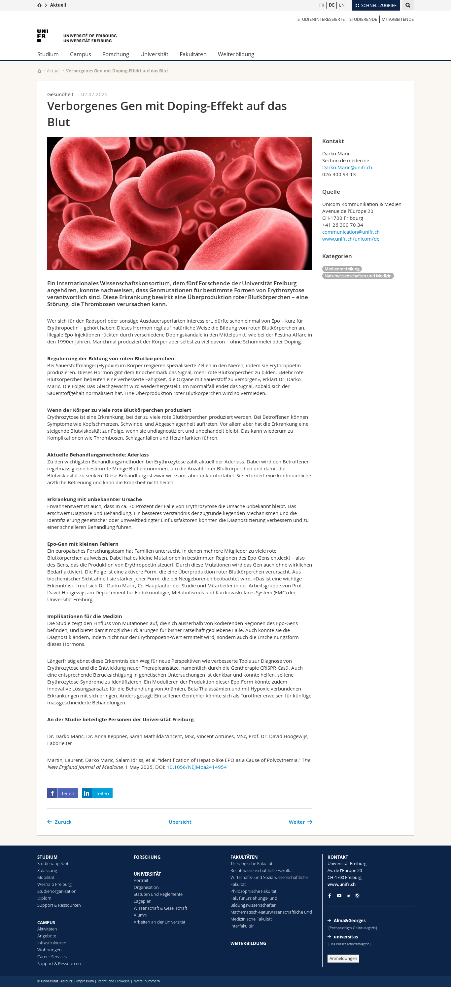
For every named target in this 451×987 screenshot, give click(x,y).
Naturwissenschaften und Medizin (358, 276)
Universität (154, 54)
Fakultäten (193, 54)
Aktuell (58, 5)
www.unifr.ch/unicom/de (350, 238)
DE (331, 5)
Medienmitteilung (342, 269)
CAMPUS (46, 923)
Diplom (44, 898)
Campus (80, 54)
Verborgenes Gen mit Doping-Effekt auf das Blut (117, 71)
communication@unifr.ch (351, 231)
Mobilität (45, 877)
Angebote (46, 936)
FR (321, 5)
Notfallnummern (147, 981)
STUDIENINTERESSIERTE (321, 19)
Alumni (140, 915)
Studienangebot (52, 863)
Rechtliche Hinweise (114, 981)
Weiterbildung (236, 54)
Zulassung (47, 870)
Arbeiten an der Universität (159, 922)
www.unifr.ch (342, 884)
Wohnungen (49, 950)
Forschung (115, 54)
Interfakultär (242, 926)
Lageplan (143, 901)
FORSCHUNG (147, 857)
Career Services (52, 957)
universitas (346, 937)
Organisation (146, 887)
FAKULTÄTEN (244, 857)
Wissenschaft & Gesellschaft (160, 908)
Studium (48, 54)
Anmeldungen (343, 958)
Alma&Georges (349, 921)
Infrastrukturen (51, 943)
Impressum (85, 981)
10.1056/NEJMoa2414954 (197, 767)
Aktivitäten (47, 929)
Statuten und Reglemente (158, 894)
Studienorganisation (57, 891)
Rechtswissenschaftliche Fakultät (261, 870)
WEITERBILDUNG (248, 943)
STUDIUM (47, 857)
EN (342, 5)
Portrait (141, 880)
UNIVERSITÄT (147, 874)
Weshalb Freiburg (54, 884)
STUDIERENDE (363, 19)
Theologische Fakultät (251, 863)
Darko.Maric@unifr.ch (347, 167)
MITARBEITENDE (398, 19)
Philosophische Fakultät (253, 891)
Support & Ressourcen (59, 905)
